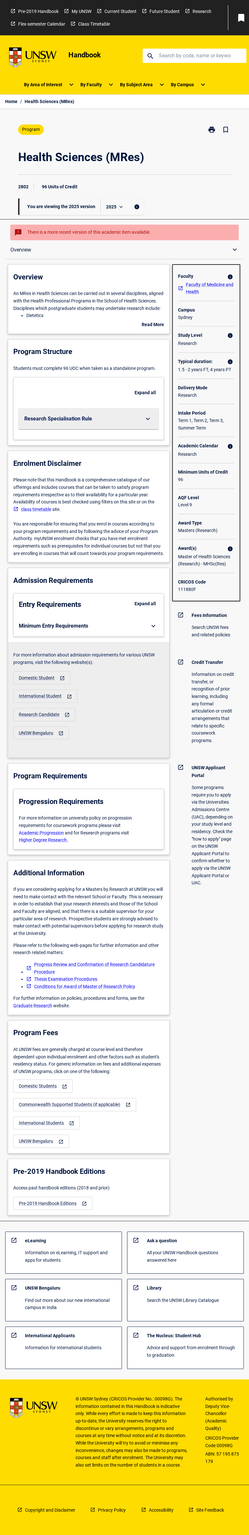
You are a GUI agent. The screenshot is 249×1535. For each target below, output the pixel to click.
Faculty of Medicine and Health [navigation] (209, 288)
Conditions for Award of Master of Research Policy (84, 986)
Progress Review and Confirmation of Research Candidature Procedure (94, 968)
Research (202, 11)
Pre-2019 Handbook (38, 11)
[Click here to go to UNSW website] (32, 58)
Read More (153, 325)
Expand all (145, 392)
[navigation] (41, 678)
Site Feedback (210, 1510)
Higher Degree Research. (43, 840)
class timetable (36, 509)
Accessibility (161, 1510)
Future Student (164, 11)
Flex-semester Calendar (41, 24)
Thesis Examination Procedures (65, 979)
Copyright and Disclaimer (50, 1510)
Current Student (120, 11)
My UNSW (81, 11)
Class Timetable (94, 24)
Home (11, 101)
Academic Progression (41, 832)
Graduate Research (32, 1005)
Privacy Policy (112, 1510)
